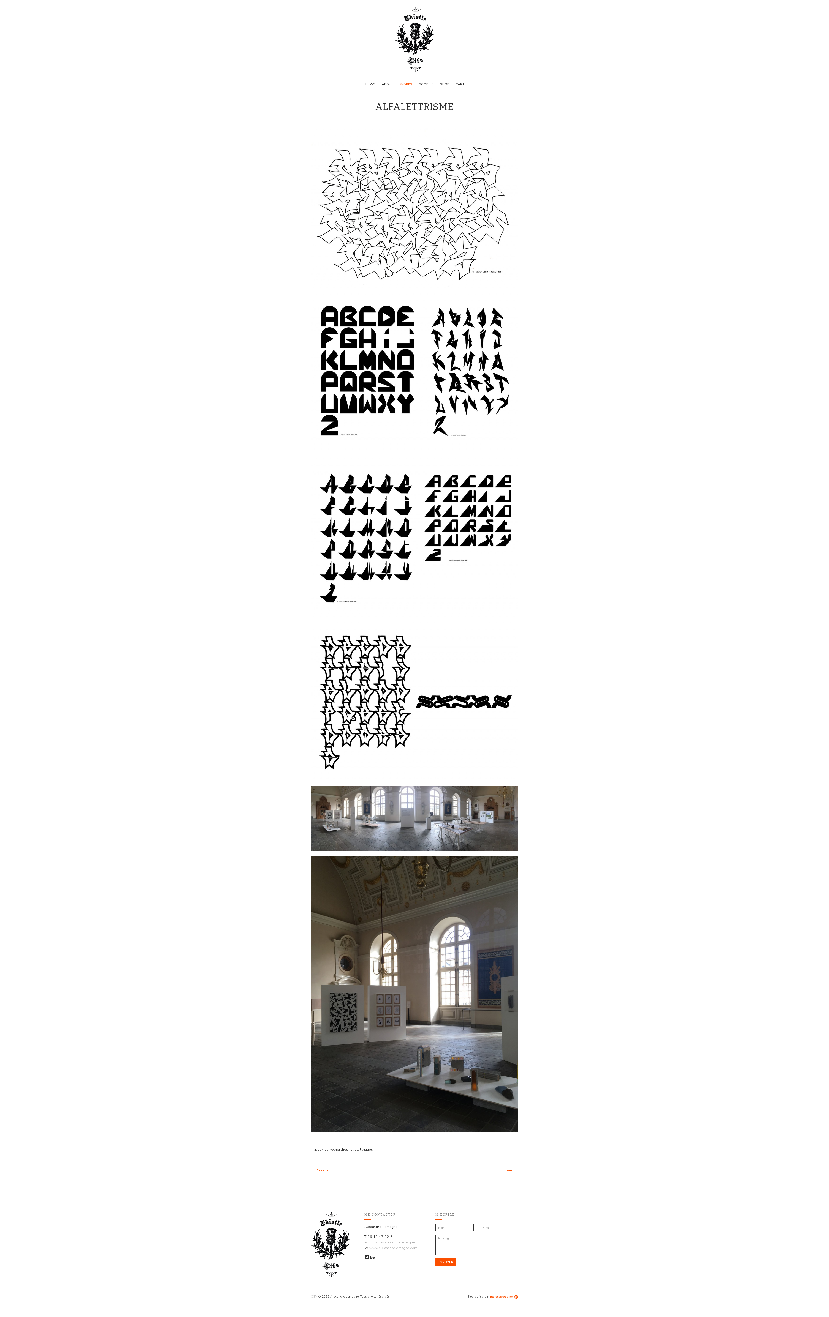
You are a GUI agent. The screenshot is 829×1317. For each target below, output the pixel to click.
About (388, 84)
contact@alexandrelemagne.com (396, 1242)
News (370, 84)
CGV (314, 1297)
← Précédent (322, 1170)
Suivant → (509, 1170)
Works (406, 84)
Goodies (426, 84)
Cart (460, 84)
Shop (444, 84)
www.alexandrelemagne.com (393, 1248)
